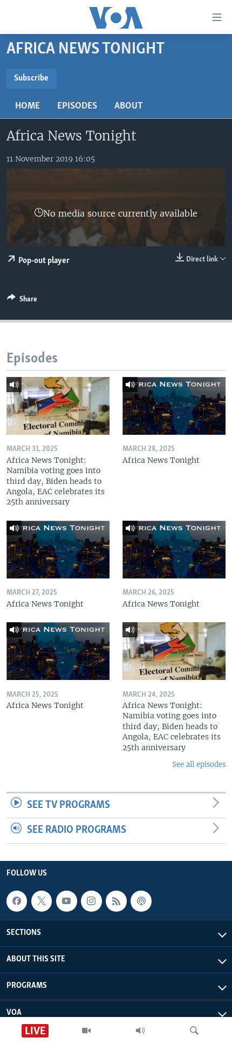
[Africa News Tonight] (174, 406)
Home (27, 106)
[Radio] (140, 1030)
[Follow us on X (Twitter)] (41, 901)
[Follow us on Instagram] (91, 901)
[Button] (22, 301)
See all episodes (199, 764)
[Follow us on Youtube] (66, 901)
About (128, 106)
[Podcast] (141, 901)
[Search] (194, 1030)
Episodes (77, 106)
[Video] (86, 1030)
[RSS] (116, 901)
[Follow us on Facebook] (16, 901)
